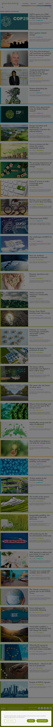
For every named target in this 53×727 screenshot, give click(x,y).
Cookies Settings (10, 720)
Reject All (31, 720)
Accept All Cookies (42, 720)
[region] (26, 718)
